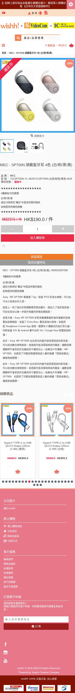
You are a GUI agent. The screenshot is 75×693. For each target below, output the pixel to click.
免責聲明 (8, 573)
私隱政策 (8, 568)
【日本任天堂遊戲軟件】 (37, 6)
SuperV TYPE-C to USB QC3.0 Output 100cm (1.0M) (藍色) (17, 445)
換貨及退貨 (13, 536)
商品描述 (36, 256)
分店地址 (12, 531)
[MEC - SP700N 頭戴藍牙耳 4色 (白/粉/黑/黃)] (7, 145)
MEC (13, 175)
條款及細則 (9, 563)
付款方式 (12, 541)
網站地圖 (8, 577)
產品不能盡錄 (11, 586)
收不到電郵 (9, 582)
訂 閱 (38, 626)
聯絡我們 (8, 559)
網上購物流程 (15, 526)
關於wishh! (9, 508)
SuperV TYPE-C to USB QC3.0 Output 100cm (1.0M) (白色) (56, 445)
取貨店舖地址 (36, 262)
